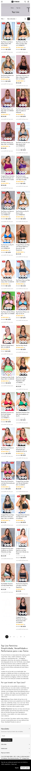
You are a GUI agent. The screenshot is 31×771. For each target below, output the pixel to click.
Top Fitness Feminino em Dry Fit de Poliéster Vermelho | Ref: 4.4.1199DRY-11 (7, 415)
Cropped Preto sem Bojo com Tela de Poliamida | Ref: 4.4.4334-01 (22, 483)
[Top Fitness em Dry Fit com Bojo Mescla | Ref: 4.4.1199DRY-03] (23, 131)
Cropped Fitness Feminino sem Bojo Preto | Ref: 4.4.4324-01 (22, 516)
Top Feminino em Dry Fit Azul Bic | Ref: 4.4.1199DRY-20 (7, 246)
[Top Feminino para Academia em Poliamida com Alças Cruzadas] (23, 165)
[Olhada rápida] (10, 38)
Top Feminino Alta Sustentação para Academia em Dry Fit (21, 449)
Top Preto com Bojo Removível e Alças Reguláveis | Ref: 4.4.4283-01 (21, 379)
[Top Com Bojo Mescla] (23, 334)
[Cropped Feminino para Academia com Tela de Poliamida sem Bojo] (8, 537)
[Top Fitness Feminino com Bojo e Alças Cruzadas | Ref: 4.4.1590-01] (23, 64)
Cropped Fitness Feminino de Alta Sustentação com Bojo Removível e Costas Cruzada (7, 178)
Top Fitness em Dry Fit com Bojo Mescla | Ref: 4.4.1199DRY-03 (23, 144)
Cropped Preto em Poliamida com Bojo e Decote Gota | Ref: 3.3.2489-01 (21, 619)
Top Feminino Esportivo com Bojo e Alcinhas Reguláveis (22, 585)
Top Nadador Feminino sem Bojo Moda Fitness (7, 584)
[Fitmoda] (15, 1)
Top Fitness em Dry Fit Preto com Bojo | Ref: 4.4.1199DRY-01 (21, 43)
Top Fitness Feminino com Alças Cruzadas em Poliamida (22, 110)
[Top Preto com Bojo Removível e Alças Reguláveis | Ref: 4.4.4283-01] (23, 366)
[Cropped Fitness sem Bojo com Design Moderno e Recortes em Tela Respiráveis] (23, 234)
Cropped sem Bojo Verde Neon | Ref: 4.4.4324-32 (7, 378)
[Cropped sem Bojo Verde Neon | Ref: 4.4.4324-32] (8, 366)
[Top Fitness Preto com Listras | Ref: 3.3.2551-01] (8, 269)
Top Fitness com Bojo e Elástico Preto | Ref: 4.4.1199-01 (7, 43)
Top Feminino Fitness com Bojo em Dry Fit (22, 312)
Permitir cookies (25, 768)
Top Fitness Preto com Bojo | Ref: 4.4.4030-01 (23, 281)
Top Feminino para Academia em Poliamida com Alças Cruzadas (22, 177)
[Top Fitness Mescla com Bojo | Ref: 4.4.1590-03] (8, 131)
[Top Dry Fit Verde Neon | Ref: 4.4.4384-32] (8, 334)
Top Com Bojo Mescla (21, 345)
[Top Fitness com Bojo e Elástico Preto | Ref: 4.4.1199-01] (8, 31)
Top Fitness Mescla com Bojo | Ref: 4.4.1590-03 (7, 143)
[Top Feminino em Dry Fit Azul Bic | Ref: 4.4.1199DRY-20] (8, 234)
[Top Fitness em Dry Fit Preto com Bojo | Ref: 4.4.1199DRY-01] (23, 31)
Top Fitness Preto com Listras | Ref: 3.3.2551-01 (7, 281)
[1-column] (25, 19)
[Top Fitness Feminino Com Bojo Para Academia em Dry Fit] (23, 401)
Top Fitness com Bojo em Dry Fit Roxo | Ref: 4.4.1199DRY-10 (7, 213)
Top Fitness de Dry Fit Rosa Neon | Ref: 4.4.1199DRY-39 (8, 313)
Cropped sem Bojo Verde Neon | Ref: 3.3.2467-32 (7, 619)
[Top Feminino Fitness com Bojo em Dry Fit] (23, 301)
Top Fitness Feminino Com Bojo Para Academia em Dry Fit (22, 414)
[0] (28, 1)
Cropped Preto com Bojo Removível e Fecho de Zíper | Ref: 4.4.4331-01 (7, 516)
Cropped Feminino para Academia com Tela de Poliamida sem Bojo (7, 550)
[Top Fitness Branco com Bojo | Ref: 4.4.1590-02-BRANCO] (8, 98)
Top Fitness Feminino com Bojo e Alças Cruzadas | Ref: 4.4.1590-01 (22, 77)
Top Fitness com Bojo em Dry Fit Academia (7, 448)
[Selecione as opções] (5, 38)
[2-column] (28, 19)
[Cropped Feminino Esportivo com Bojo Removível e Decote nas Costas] (23, 537)
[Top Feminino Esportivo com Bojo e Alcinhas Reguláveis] (23, 572)
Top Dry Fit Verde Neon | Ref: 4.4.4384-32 (7, 346)
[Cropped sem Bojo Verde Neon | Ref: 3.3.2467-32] (8, 607)
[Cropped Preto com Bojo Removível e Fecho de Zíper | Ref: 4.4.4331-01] (8, 504)
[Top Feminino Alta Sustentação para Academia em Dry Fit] (23, 436)
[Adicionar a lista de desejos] (8, 38)
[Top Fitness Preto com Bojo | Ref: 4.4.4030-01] (23, 269)
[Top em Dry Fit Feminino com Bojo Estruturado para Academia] (8, 470)
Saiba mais (14, 764)
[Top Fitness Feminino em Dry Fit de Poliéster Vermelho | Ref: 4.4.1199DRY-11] (8, 401)
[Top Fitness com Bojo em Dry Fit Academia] (8, 436)
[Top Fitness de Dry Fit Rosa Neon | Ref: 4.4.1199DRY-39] (8, 301)
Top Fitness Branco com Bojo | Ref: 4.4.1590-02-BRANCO (7, 110)
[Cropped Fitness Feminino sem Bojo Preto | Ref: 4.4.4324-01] (23, 504)
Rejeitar (17, 768)
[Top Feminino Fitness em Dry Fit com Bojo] (8, 64)
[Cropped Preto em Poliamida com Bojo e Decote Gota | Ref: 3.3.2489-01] (23, 606)
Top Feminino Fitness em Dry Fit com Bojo (7, 76)
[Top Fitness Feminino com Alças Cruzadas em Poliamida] (23, 98)
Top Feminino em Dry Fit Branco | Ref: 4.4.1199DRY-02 (22, 213)
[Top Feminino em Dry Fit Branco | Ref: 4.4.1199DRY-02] (23, 200)
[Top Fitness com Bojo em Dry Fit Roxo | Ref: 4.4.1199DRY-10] (8, 200)
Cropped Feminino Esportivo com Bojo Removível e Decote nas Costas (22, 551)
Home (12, 8)
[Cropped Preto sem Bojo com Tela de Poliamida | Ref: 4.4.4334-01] (23, 470)
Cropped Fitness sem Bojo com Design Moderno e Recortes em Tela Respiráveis (22, 247)
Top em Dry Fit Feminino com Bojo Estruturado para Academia (8, 483)
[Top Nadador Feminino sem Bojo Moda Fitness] (8, 572)
